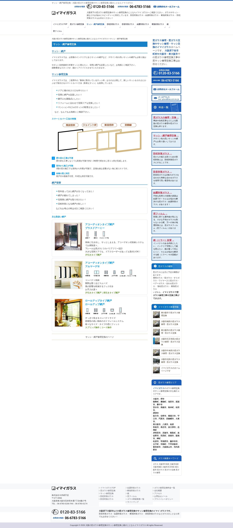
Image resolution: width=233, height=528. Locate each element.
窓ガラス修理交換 (107, 490)
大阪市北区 (174, 464)
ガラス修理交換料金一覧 (164, 488)
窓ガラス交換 (170, 470)
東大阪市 (157, 424)
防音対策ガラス (107, 499)
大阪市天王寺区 (168, 467)
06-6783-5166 (63, 504)
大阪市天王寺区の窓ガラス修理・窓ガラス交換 (170, 342)
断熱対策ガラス (134, 490)
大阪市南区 (157, 467)
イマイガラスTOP (108, 488)
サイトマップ (133, 502)
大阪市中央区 (164, 464)
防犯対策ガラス (107, 496)
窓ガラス (160, 470)
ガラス (155, 464)
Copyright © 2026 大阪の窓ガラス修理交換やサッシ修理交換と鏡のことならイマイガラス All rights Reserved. (116, 525)
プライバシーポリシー (163, 499)
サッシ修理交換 (107, 493)
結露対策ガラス (134, 488)
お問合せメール (160, 496)
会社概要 (158, 490)
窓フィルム (132, 496)
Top (225, 520)
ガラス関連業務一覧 (135, 499)
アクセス (158, 493)
